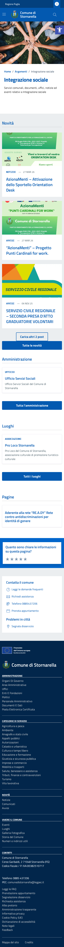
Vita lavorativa (10, 783)
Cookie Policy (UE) (12, 918)
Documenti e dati (12, 705)
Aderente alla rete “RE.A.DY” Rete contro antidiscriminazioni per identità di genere (29, 516)
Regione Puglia (12, 4)
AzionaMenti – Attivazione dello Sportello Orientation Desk (29, 184)
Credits (29, 942)
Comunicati (8, 804)
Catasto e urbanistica (14, 746)
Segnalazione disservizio (16, 897)
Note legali (8, 926)
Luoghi (6, 829)
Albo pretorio (9, 905)
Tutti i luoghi (32, 476)
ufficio (10, 372)
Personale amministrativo (17, 701)
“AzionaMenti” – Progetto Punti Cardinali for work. (28, 250)
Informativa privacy (13, 913)
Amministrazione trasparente (19, 909)
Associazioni (13, 438)
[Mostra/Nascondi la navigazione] (4, 14)
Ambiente (7, 730)
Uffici (5, 689)
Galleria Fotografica (13, 833)
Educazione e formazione (16, 755)
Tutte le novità (32, 345)
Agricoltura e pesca (13, 726)
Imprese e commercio (14, 763)
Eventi (6, 825)
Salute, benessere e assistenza (20, 771)
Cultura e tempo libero (15, 750)
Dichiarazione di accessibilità (18, 922)
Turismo (6, 779)
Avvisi (11, 240)
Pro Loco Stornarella (19, 445)
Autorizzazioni (10, 742)
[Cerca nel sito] (55, 15)
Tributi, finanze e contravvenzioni (21, 775)
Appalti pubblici (11, 738)
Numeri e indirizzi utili (15, 841)
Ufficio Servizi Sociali (20, 378)
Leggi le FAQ (9, 889)
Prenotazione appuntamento (18, 893)
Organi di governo (12, 681)
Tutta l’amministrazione (32, 405)
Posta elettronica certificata (18, 709)
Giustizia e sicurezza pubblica (19, 759)
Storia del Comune (12, 837)
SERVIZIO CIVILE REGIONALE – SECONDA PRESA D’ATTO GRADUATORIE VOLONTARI (30, 316)
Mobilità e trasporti (13, 767)
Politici (6, 697)
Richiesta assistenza (14, 901)
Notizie (11, 172)
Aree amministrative (14, 685)
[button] (59, 30)
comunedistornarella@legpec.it (26, 882)
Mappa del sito (10, 942)
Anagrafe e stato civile (15, 734)
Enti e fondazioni (12, 693)
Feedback (7, 930)
